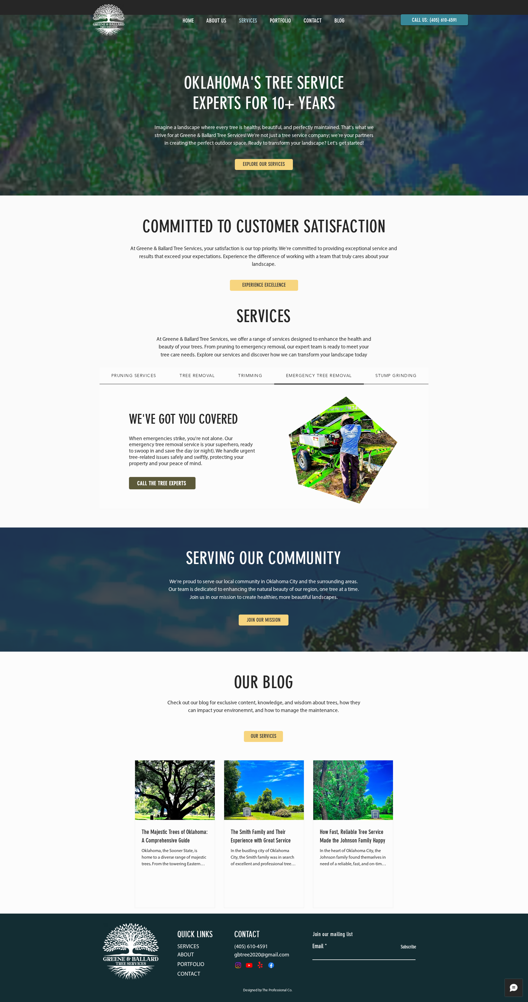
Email (317, 946)
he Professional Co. (278, 990)
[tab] (134, 375)
